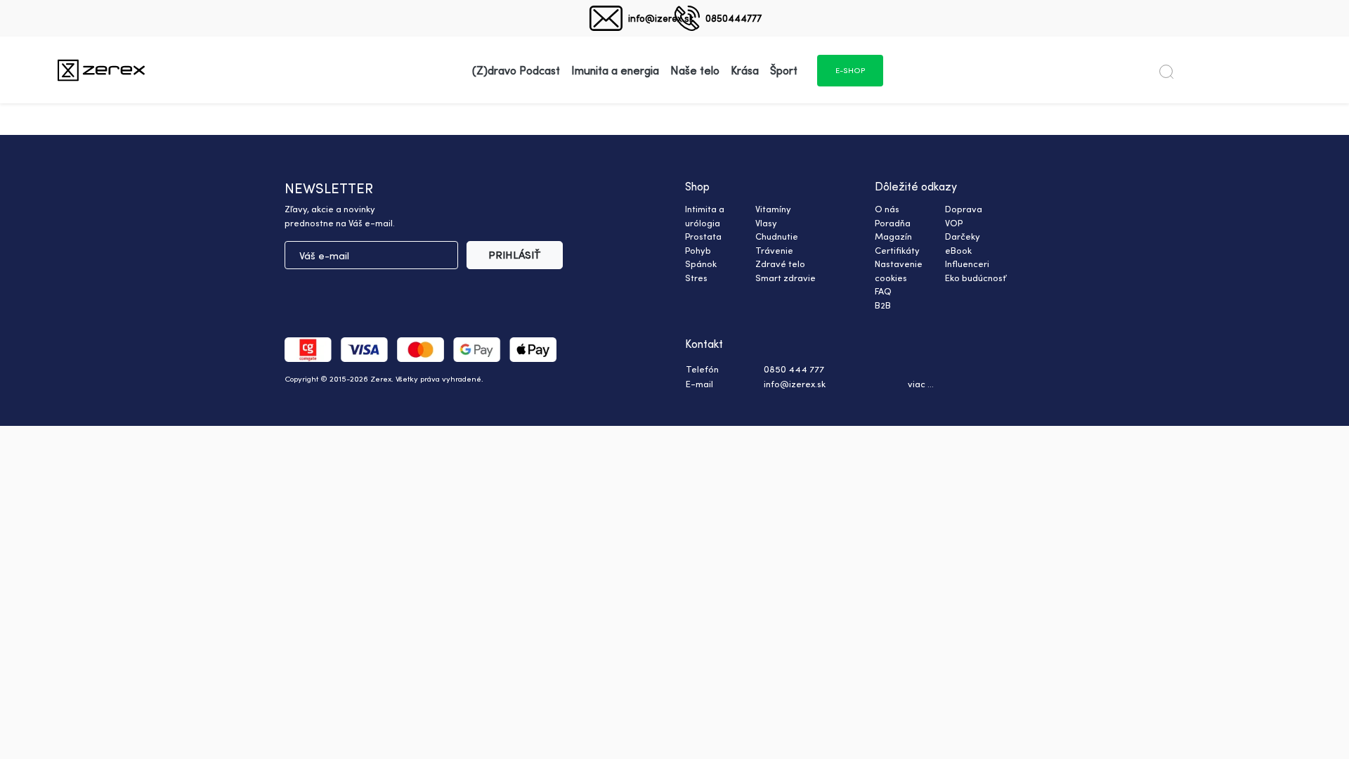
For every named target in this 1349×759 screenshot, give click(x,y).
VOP (954, 222)
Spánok (701, 263)
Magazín (893, 236)
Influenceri (967, 263)
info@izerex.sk (660, 18)
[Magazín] (101, 70)
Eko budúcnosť (975, 277)
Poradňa (893, 222)
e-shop (850, 70)
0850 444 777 (794, 369)
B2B (883, 305)
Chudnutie (776, 236)
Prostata (703, 236)
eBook (958, 250)
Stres (696, 277)
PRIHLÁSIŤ (514, 254)
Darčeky (962, 236)
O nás (887, 208)
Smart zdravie (785, 277)
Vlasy (766, 222)
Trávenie (774, 250)
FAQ (883, 291)
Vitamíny (773, 208)
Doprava (963, 208)
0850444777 (733, 18)
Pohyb (698, 250)
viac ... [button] (921, 383)
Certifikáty (897, 250)
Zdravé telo (780, 263)
